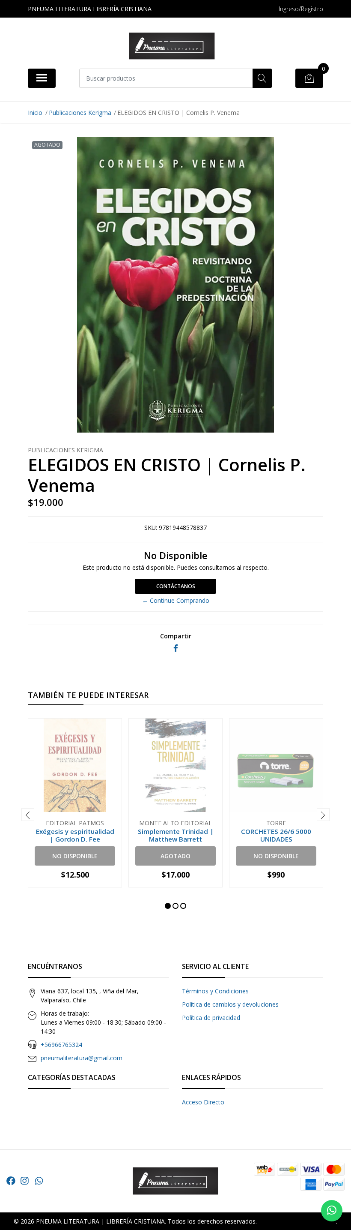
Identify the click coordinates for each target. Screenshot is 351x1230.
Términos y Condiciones (215, 991)
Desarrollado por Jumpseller (297, 1221)
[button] (168, 906)
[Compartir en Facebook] (175, 648)
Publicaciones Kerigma (80, 112)
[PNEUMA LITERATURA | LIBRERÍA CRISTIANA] (172, 46)
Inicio (35, 112)
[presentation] (27, 814)
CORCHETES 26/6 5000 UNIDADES (276, 835)
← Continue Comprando (175, 600)
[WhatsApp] (39, 1181)
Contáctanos (175, 586)
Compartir (175, 636)
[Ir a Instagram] (24, 1181)
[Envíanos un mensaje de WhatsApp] (331, 1210)
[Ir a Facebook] (10, 1181)
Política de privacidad (211, 1017)
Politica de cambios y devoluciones (230, 1004)
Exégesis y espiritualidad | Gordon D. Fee (75, 835)
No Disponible (75, 856)
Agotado (175, 856)
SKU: (150, 527)
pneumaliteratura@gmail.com (81, 1058)
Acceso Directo (203, 1102)
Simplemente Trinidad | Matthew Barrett (176, 835)
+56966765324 (61, 1045)
